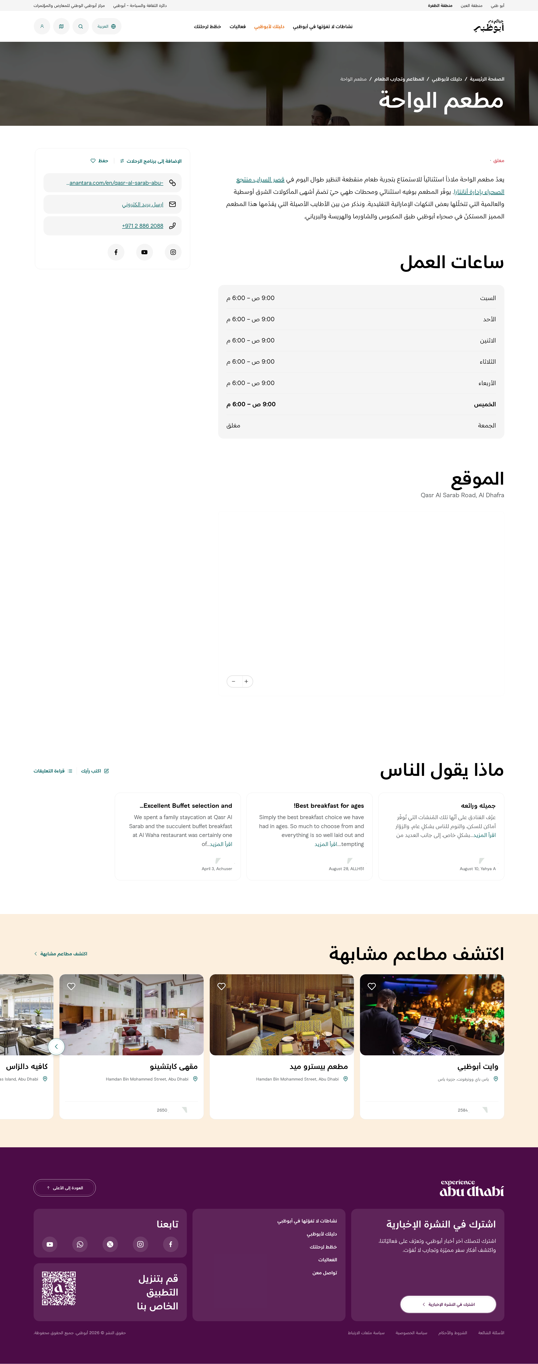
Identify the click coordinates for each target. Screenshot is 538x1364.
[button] (93, 161)
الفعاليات (327, 1260)
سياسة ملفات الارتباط (366, 1332)
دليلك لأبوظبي (322, 1234)
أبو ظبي (497, 5)
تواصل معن (325, 1273)
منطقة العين (472, 5)
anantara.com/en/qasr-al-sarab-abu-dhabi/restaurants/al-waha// (116, 183)
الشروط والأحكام (453, 1332)
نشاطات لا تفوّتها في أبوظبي (307, 1221)
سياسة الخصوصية (411, 1332)
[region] (361, 604)
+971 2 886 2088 (142, 225)
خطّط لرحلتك (323, 1247)
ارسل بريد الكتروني (142, 204)
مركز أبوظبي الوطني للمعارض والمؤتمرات (69, 5)
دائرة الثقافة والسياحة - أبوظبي (140, 5)
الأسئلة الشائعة (491, 1332)
